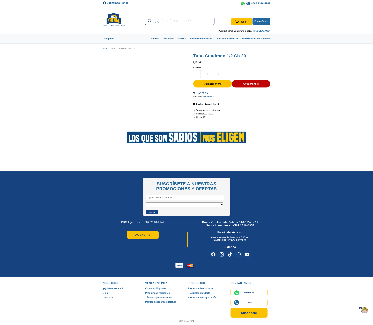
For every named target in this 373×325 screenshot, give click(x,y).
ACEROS (203, 93)
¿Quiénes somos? (113, 288)
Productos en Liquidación (202, 297)
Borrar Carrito (261, 21)
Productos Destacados (200, 288)
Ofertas (155, 38)
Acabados (168, 38)
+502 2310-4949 (260, 3)
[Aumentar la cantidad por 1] (218, 74)
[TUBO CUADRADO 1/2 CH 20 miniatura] (108, 61)
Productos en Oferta (199, 293)
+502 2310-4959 (243, 225)
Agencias (142, 234)
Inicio (105, 48)
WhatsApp (249, 292)
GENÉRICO (209, 96)
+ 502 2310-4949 (153, 222)
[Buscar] (149, 21)
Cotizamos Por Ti (117, 2)
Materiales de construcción (256, 38)
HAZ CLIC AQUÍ (261, 31)
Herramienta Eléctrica (201, 38)
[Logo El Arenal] (114, 20)
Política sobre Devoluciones (160, 302)
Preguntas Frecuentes (157, 293)
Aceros (182, 38)
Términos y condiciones (158, 297)
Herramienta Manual (227, 38)
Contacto (108, 297)
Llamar (249, 302)
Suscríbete (249, 313)
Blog (105, 293)
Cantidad (197, 68)
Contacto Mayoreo (155, 288)
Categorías (109, 38)
